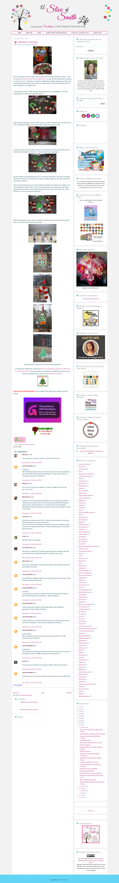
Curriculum (81, 507)
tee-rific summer (83, 688)
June (81, 797)
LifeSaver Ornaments (28, 42)
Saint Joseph (82, 594)
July (81, 795)
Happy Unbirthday (83, 534)
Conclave (81, 505)
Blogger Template (54, 879)
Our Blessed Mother (84, 570)
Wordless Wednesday (84, 638)
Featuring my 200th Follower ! (87, 771)
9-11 (80, 471)
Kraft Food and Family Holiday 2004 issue (36, 79)
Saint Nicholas (82, 597)
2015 (80, 713)
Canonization (82, 493)
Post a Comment (17, 685)
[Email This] (14, 447)
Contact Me (97, 32)
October (82, 788)
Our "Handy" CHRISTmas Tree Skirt (89, 762)
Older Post (69, 692)
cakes (80, 657)
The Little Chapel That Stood (86, 630)
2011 (80, 722)
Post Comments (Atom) (26, 695)
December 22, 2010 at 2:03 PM (31, 658)
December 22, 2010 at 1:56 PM (31, 584)
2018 (80, 707)
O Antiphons (82, 568)
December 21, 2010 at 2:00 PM (31, 493)
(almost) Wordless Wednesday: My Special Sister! (92, 733)
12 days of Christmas (84, 464)
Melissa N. (25, 454)
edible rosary (82, 664)
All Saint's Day (82, 483)
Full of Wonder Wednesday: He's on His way (91, 742)
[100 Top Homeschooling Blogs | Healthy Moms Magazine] (90, 453)
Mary (80, 563)
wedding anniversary (84, 696)
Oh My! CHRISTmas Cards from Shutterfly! (91, 773)
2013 (80, 718)
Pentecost (81, 580)
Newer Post (16, 692)
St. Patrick (81, 623)
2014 (80, 716)
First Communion (83, 527)
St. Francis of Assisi (84, 609)
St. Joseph (81, 614)
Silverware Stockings (85, 751)
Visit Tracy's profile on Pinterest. (91, 298)
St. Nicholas (82, 621)
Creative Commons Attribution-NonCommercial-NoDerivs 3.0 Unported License (90, 860)
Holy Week (81, 543)
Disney (80, 510)
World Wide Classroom (55, 373)
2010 (80, 725)
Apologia (81, 488)
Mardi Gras (81, 560)
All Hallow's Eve (83, 481)
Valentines (81, 633)
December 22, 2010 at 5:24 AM (31, 571)
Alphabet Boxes (83, 485)
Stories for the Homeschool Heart (87, 628)
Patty (24, 536)
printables (81, 686)
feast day (81, 667)
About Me (29, 32)
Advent (80, 478)
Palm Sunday (82, 577)
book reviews (82, 655)
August (82, 793)
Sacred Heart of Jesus (84, 592)
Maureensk (26, 561)
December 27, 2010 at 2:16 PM (31, 682)
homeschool (82, 679)
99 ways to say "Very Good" (86, 473)
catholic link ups (83, 659)
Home (19, 32)
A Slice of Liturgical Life (80, 32)
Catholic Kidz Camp (84, 498)
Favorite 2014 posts (84, 524)
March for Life (82, 558)
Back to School (82, 490)
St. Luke (81, 618)
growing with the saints (84, 672)
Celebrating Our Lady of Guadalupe (88, 768)
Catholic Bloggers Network (85, 495)
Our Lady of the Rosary (84, 575)
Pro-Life (81, 587)
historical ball (82, 676)
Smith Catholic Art (83, 606)
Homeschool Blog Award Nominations (88, 546)
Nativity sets (82, 565)
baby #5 (81, 650)
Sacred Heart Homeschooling (56, 32)
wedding (81, 693)
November (83, 786)
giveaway (81, 669)
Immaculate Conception (85, 551)
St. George (81, 611)
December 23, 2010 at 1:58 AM (31, 669)
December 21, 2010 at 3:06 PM (31, 533)
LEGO (80, 553)
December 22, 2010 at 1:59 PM (31, 613)
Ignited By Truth (83, 548)
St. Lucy (81, 616)
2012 (80, 720)
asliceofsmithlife (33, 44)
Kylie (24, 661)
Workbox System (83, 643)
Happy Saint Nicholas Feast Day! (88, 779)
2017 (80, 709)
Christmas (20, 444)
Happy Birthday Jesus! (85, 740)
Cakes (39, 32)
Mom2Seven (26, 497)
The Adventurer (27, 547)
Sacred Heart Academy (84, 589)
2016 (80, 711)
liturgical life (82, 681)
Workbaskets (82, 640)
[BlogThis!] (16, 447)
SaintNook (81, 601)
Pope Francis (82, 582)
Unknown (25, 516)
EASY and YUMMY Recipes (86, 512)
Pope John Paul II (83, 585)
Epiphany (81, 522)
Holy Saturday (82, 539)
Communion (82, 502)
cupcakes (81, 662)
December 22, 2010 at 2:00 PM (31, 627)
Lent (80, 556)
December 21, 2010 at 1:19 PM (31, 480)
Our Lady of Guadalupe (84, 572)
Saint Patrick (82, 599)
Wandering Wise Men (84, 635)
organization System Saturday (86, 684)
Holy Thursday (82, 541)
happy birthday (82, 674)
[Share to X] (18, 447)
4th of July (81, 466)
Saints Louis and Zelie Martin (86, 604)
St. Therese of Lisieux (84, 626)
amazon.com (82, 645)
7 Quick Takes (82, 469)
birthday (81, 652)
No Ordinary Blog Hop (29, 444)
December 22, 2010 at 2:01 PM (31, 642)
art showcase (82, 647)
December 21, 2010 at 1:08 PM (31, 462)
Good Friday (82, 529)
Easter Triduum (82, 517)
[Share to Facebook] (20, 447)
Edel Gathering (82, 519)
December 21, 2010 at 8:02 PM (31, 544)
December (83, 727)
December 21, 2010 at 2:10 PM (31, 513)
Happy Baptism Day (84, 531)
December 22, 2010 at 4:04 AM (31, 557)
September (83, 790)
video (80, 691)
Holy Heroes (82, 536)
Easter (80, 514)
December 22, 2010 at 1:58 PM (31, 600)
